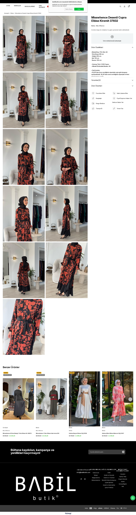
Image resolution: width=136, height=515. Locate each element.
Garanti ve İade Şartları (109, 485)
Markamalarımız (96, 480)
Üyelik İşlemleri (109, 482)
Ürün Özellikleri (97, 47)
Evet (79, 9)
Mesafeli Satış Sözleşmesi (109, 480)
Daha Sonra (68, 9)
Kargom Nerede (122, 479)
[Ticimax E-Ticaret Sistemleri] (68, 514)
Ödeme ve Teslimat (109, 477)
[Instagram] (84, 479)
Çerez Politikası (109, 487)
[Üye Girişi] (124, 6)
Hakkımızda (96, 472)
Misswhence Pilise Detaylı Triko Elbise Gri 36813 (17, 433)
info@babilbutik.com (83, 472)
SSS (123, 486)
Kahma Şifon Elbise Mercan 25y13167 (113, 433)
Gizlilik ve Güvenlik (109, 475)
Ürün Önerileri (96, 86)
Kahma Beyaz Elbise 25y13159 (78, 433)
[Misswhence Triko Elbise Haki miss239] (51, 398)
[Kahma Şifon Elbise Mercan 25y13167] (117, 398)
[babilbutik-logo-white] (46, 486)
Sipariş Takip (122, 476)
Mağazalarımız (96, 477)
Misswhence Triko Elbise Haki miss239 (47, 433)
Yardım (123, 481)
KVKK (109, 472)
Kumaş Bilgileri (123, 484)
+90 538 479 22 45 (83, 470)
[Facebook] (81, 479)
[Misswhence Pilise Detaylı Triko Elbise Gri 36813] (18, 398)
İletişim (96, 475)
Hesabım (122, 474)
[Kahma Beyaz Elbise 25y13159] (84, 398)
